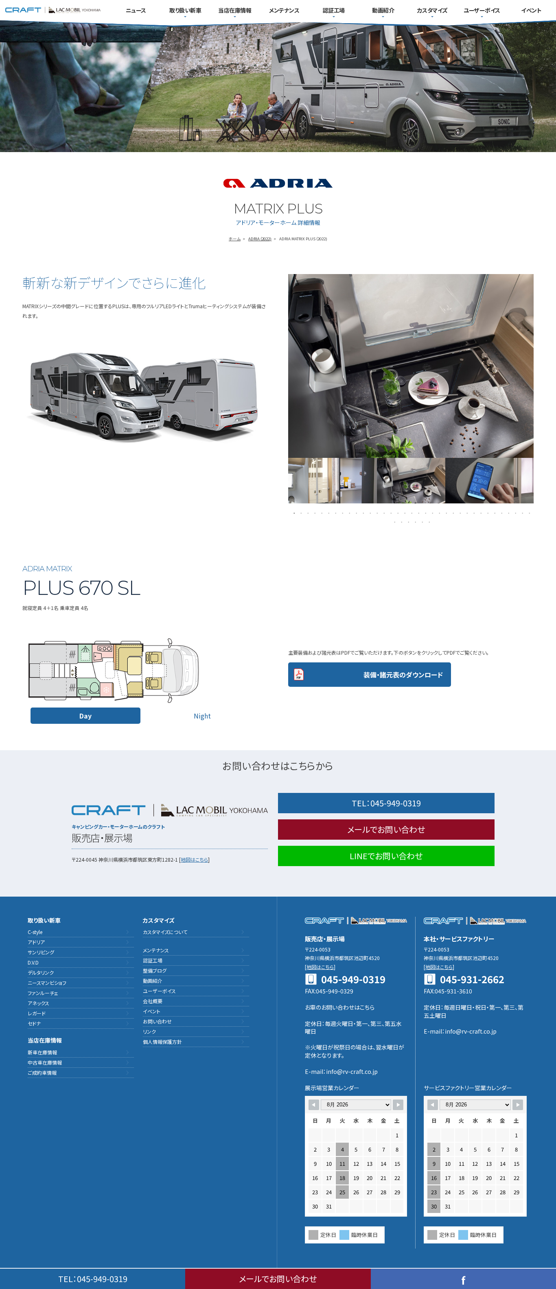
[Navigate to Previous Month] (314, 1105)
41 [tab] (428, 521)
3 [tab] (307, 513)
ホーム (235, 239)
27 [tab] (473, 513)
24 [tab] (452, 513)
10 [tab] (355, 513)
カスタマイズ (432, 10)
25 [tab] (459, 513)
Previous (282, 481)
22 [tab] (439, 513)
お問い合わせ (157, 1021)
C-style (35, 931)
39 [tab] (415, 521)
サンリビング (41, 952)
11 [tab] (362, 513)
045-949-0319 (386, 803)
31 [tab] (501, 513)
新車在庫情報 (42, 1052)
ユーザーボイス (482, 10)
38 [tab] (408, 521)
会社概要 (152, 1000)
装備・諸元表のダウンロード (403, 674)
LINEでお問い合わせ (386, 856)
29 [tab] (487, 513)
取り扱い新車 (185, 10)
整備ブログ (154, 970)
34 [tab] (522, 513)
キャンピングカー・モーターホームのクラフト (53, 10)
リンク (149, 1031)
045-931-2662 (472, 979)
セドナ (34, 1023)
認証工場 (334, 10)
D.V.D (33, 962)
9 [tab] (349, 513)
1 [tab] (293, 513)
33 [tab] (515, 513)
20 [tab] (425, 513)
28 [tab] (480, 513)
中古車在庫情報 (45, 1062)
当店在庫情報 (234, 10)
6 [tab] (328, 513)
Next (540, 481)
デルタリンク (41, 972)
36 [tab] (394, 521)
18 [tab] (411, 513)
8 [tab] (342, 513)
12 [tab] (369, 513)
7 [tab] (335, 513)
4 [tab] (314, 513)
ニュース (136, 10)
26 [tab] (466, 513)
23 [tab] (445, 513)
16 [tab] (397, 513)
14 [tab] (383, 513)
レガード (37, 1013)
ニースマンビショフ (47, 982)
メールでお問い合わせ (386, 829)
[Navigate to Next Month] (398, 1105)
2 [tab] (300, 513)
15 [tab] (390, 513)
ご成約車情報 (42, 1072)
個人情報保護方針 (162, 1041)
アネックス (38, 1002)
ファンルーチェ (43, 992)
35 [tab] (528, 513)
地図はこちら (194, 859)
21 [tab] (432, 513)
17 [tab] (404, 513)
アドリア (36, 941)
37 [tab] (401, 521)
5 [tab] (321, 513)
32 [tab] (508, 513)
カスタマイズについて (165, 931)
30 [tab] (494, 513)
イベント (531, 10)
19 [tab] (418, 513)
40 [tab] (421, 521)
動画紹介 (383, 10)
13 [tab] (376, 513)
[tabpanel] (411, 480)
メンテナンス (284, 10)
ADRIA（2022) (259, 239)
